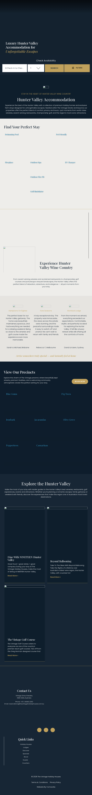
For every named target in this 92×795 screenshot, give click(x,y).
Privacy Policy (55, 782)
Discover (26, 750)
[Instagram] (46, 730)
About (26, 757)
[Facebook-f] (39, 730)
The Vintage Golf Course (21, 639)
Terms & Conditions (39, 782)
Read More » (13, 576)
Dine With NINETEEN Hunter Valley (24, 558)
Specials (26, 754)
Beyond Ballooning (60, 561)
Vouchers (25, 763)
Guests (25, 760)
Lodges (26, 747)
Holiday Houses (26, 744)
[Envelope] (52, 730)
